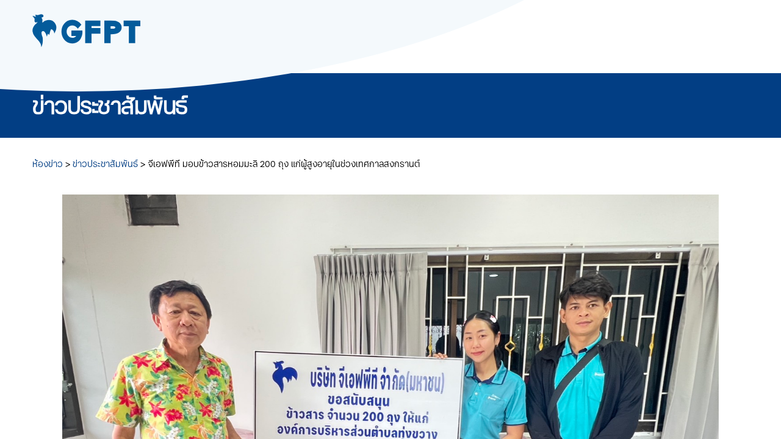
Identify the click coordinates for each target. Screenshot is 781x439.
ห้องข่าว (48, 163)
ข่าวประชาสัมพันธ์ (106, 163)
